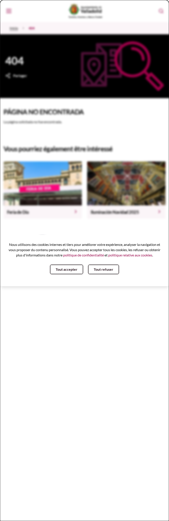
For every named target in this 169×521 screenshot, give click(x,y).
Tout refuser (103, 269)
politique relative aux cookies (130, 255)
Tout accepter (66, 269)
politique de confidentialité (83, 255)
